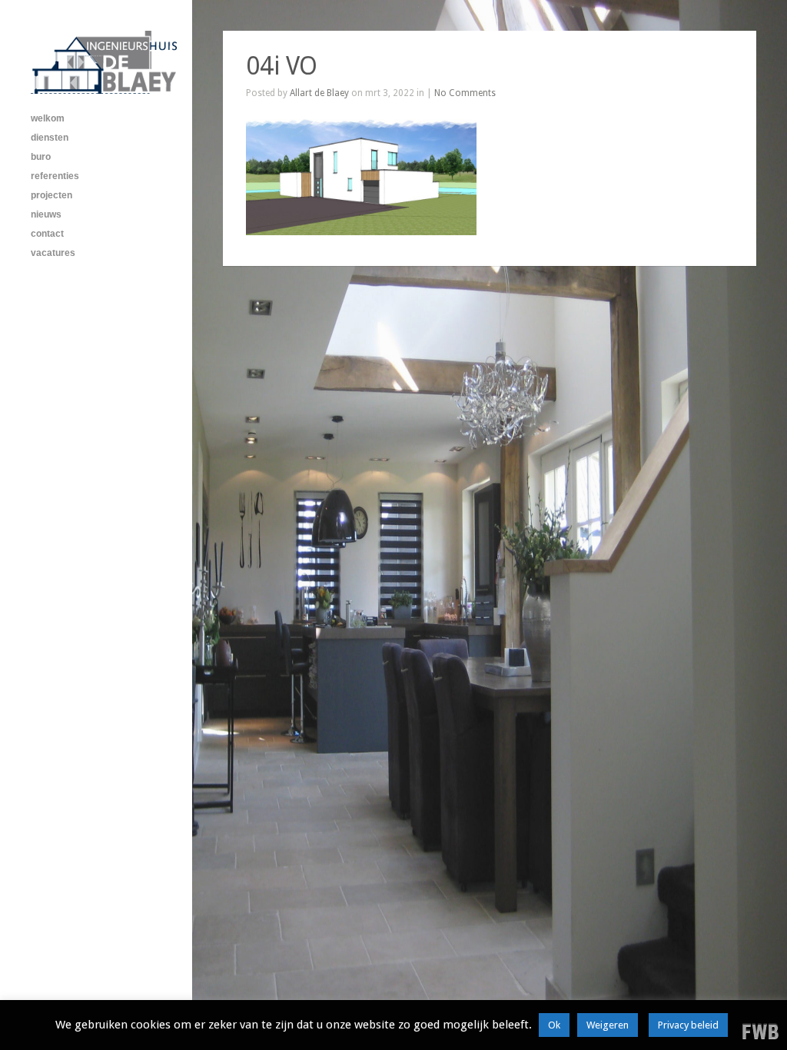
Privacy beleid (688, 1025)
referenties (55, 176)
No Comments (465, 93)
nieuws (46, 214)
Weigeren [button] (607, 1025)
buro (41, 156)
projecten (51, 195)
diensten (49, 137)
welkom (48, 118)
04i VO (281, 66)
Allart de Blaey (319, 93)
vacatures (53, 253)
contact (47, 233)
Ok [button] (554, 1025)
